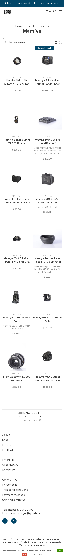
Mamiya (44, 26)
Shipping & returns (13, 500)
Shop (5, 440)
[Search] (55, 11)
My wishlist (8, 470)
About (6, 434)
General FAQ (9, 479)
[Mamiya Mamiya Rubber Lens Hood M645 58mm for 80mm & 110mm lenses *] (47, 239)
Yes (60, 551)
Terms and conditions (15, 489)
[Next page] (40, 416)
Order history (10, 464)
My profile (8, 459)
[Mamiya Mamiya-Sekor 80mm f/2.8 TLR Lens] (16, 120)
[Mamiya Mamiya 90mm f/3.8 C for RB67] (16, 358)
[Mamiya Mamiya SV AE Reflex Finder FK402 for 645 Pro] (16, 239)
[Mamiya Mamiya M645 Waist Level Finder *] (47, 120)
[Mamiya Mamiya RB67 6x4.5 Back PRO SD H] (47, 180)
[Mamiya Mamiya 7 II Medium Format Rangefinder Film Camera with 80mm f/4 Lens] (47, 61)
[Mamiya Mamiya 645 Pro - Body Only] (47, 298)
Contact (7, 445)
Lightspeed (54, 542)
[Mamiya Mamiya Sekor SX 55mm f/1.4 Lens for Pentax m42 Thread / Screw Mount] (16, 61)
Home (18, 26)
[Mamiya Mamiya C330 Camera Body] (16, 298)
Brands (31, 26)
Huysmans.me (37, 545)
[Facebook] (5, 521)
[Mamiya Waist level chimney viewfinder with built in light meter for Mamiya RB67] (16, 180)
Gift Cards (8, 450)
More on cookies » (35, 554)
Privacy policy (10, 484)
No (24, 554)
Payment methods (13, 495)
